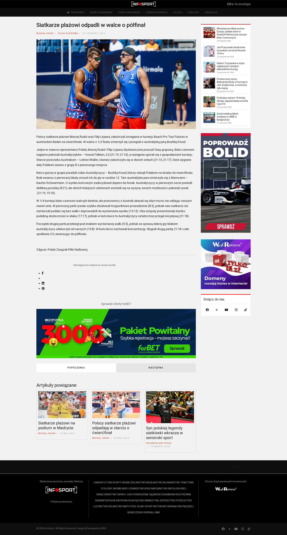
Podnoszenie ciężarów (146, 494)
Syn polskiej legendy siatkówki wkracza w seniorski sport (164, 433)
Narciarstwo (159, 488)
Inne (157, 512)
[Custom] (249, 529)
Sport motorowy (156, 506)
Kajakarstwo (171, 482)
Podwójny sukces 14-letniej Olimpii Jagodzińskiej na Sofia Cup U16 (232, 100)
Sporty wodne (121, 482)
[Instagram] (236, 310)
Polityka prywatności (61, 501)
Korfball (149, 512)
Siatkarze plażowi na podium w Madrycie (56, 425)
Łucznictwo (100, 506)
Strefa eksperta (157, 12)
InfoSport (77, 12)
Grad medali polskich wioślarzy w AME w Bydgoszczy (227, 116)
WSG (103, 528)
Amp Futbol (130, 506)
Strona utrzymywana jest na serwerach (225, 481)
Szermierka (168, 494)
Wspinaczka (174, 506)
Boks (147, 488)
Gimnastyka (151, 500)
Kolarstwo (115, 506)
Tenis (184, 482)
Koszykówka (183, 494)
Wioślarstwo (154, 482)
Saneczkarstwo (106, 494)
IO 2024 (177, 12)
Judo (130, 494)
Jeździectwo (167, 500)
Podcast (193, 12)
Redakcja (211, 12)
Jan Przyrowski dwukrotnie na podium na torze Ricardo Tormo (231, 50)
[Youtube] (226, 310)
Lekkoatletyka (103, 482)
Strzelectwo (183, 500)
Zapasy (121, 494)
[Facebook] (207, 310)
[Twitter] (217, 310)
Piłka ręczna (136, 500)
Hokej (182, 488)
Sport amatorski (129, 12)
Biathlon (173, 488)
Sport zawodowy (101, 12)
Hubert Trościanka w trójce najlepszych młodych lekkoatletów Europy (231, 66)
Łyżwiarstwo (136, 488)
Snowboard (120, 488)
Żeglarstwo (137, 482)
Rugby (141, 506)
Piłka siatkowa (68, 33)
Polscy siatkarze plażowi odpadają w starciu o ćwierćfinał (114, 428)
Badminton (102, 500)
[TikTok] (245, 310)
